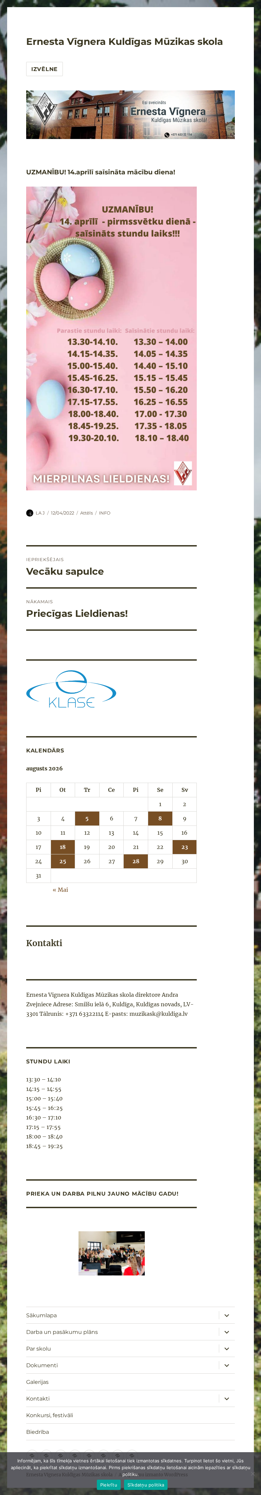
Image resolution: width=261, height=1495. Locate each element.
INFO (104, 513)
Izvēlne (44, 69)
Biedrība (37, 1432)
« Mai (60, 889)
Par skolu (38, 1348)
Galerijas (37, 1382)
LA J (40, 513)
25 (62, 861)
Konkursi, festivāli (49, 1415)
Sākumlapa (41, 1315)
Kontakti (38, 1398)
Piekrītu (108, 1485)
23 (184, 847)
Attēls (86, 513)
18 (63, 847)
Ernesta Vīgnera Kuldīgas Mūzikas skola (124, 41)
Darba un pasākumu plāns (62, 1332)
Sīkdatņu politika (145, 1485)
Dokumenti (42, 1365)
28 (136, 861)
